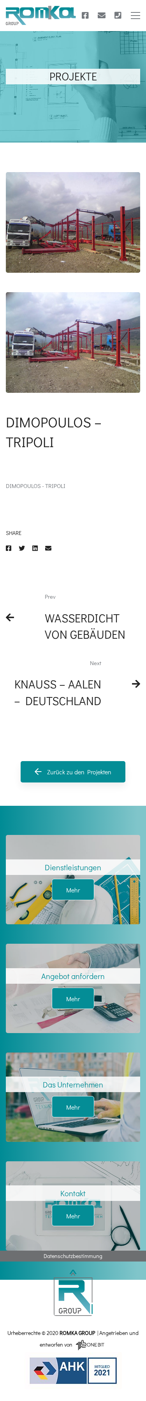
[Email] (48, 548)
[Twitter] (22, 548)
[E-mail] (101, 15)
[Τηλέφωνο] (118, 15)
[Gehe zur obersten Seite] (73, 1292)
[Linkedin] (35, 548)
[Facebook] (85, 15)
